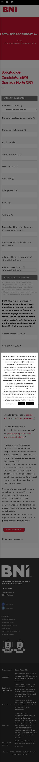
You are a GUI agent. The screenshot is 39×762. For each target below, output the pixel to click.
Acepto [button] (22, 404)
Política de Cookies (27, 400)
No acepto (30, 404)
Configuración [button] (10, 404)
